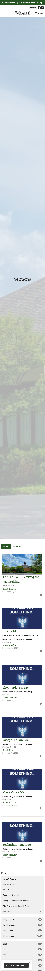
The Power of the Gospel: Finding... (17, 906)
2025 (22, 949)
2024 (22, 955)
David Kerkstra (22, 925)
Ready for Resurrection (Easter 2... (17, 901)
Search (33, 7)
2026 (22, 944)
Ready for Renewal (11, 895)
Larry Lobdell (22, 919)
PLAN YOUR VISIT (16, 965)
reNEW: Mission (9, 884)
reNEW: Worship (9, 879)
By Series (17, 546)
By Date (6, 546)
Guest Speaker (22, 930)
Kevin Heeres (22, 936)
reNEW (6, 890)
